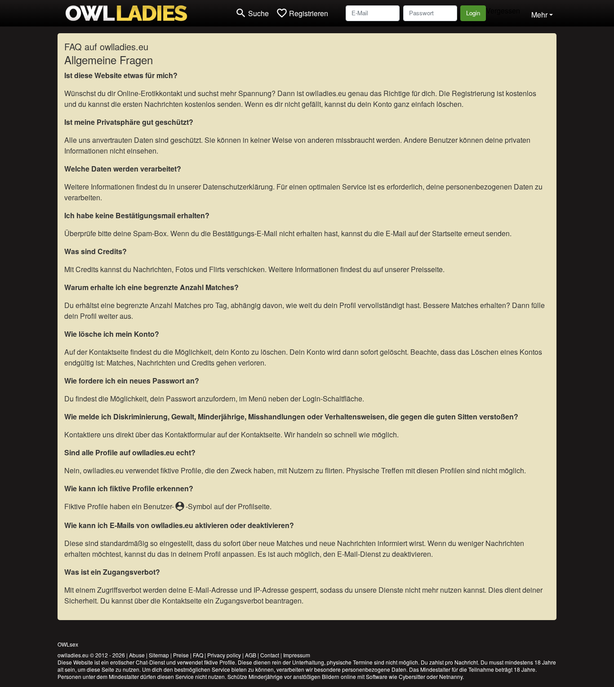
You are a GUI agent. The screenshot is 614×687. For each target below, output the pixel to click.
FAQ (198, 655)
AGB (250, 655)
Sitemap (159, 655)
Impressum (296, 655)
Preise (181, 655)
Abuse (137, 655)
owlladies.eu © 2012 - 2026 (91, 655)
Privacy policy (224, 655)
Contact (269, 655)
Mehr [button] (539, 14)
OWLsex (68, 644)
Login (473, 13)
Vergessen (503, 10)
